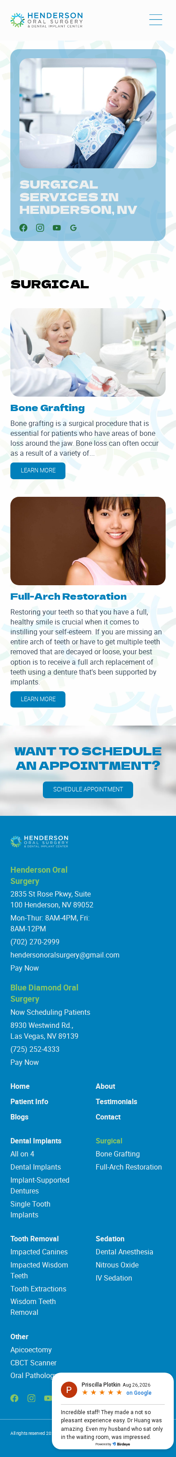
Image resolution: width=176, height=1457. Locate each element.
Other (19, 1336)
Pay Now (24, 968)
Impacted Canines (39, 1252)
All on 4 (22, 1154)
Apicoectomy (31, 1350)
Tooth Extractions (38, 1289)
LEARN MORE (38, 470)
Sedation (110, 1239)
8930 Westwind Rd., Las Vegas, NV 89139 (44, 1030)
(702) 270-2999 (35, 942)
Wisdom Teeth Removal (33, 1306)
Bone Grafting (118, 1154)
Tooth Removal (34, 1239)
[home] (46, 20)
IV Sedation (114, 1278)
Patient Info (29, 1101)
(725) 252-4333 (35, 1049)
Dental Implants (35, 1141)
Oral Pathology (34, 1375)
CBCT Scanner (33, 1363)
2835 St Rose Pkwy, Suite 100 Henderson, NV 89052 (51, 899)
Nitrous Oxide (117, 1265)
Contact (108, 1117)
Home (20, 1086)
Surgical (109, 1141)
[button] (155, 20)
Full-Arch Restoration (129, 1167)
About (105, 1086)
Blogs (19, 1117)
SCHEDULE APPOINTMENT (88, 789)
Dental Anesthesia (124, 1252)
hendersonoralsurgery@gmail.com (65, 955)
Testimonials (116, 1101)
